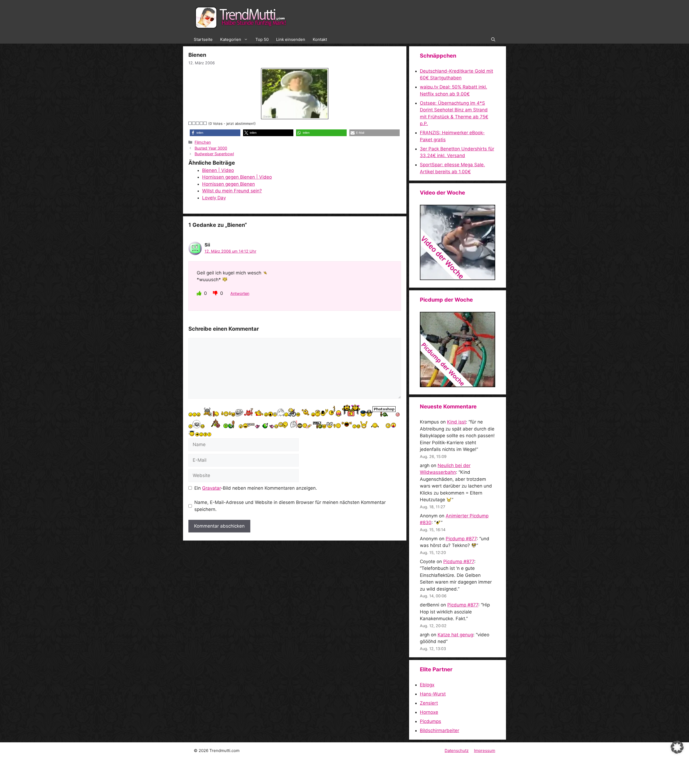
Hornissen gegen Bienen (228, 184)
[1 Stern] (190, 123)
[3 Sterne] (198, 123)
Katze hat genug (455, 634)
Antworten (239, 293)
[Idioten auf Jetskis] (457, 278)
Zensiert (429, 703)
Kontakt (320, 39)
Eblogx (427, 684)
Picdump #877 (461, 538)
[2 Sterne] (194, 123)
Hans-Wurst (433, 694)
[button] (493, 40)
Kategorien (230, 39)
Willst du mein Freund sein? (232, 190)
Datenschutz (457, 750)
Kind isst (456, 422)
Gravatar (211, 488)
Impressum (484, 750)
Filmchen (203, 142)
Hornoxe (429, 712)
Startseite (203, 39)
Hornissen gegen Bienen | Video (237, 177)
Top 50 (262, 39)
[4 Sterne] (201, 123)
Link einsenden (290, 39)
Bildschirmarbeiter (439, 730)
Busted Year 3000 (211, 148)
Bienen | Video (218, 170)
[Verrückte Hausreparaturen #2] (457, 385)
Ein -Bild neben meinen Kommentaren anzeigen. (255, 488)
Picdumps (430, 721)
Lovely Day (214, 197)
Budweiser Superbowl (214, 153)
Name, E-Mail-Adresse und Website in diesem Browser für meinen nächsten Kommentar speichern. (290, 506)
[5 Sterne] (205, 123)
